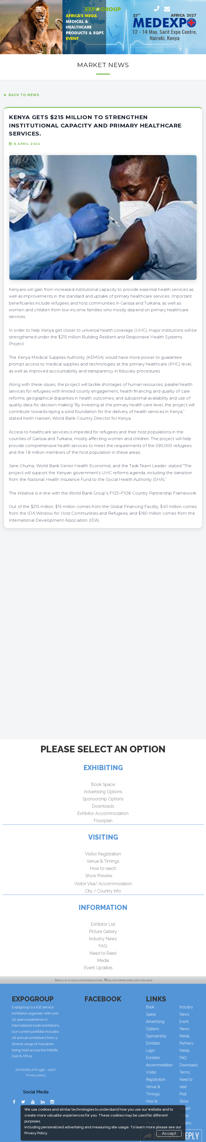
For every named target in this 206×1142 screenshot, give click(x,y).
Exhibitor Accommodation (103, 813)
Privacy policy (36, 1075)
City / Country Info (103, 891)
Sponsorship (156, 1036)
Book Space (103, 784)
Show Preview (98, 875)
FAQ (103, 946)
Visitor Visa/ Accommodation (103, 883)
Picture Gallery (103, 931)
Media (103, 960)
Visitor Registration (103, 853)
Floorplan (103, 820)
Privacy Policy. (36, 1133)
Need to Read (103, 953)
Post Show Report (184, 1101)
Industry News (103, 938)
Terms (184, 1072)
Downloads (103, 806)
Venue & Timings (103, 861)
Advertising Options (103, 791)
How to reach (103, 868)
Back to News (24, 95)
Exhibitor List (103, 924)
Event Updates (98, 967)
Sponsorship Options (103, 798)
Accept (169, 1133)
